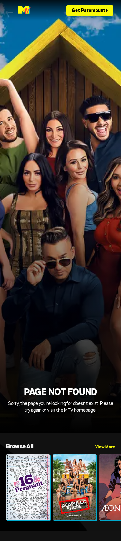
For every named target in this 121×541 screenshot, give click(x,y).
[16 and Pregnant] (28, 487)
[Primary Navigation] (10, 10)
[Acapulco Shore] (74, 487)
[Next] (118, 487)
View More (105, 447)
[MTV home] (24, 10)
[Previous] (3, 487)
